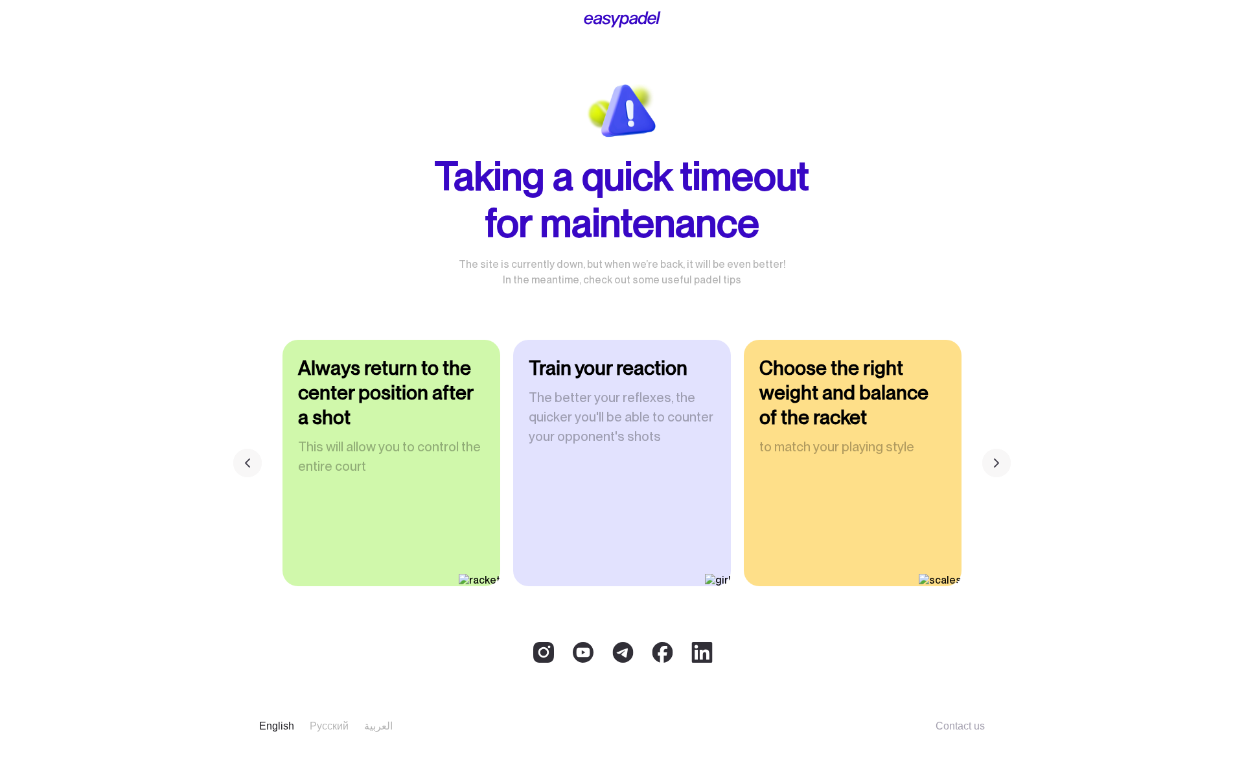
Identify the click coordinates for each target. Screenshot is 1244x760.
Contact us (960, 725)
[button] (996, 463)
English (276, 725)
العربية (378, 725)
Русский (329, 725)
